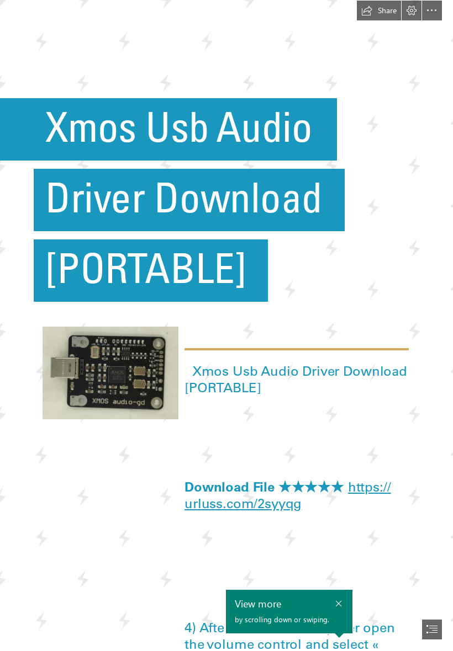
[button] (379, 10)
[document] (226, 325)
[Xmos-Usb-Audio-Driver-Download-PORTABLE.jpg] (110, 372)
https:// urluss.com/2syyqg (288, 494)
